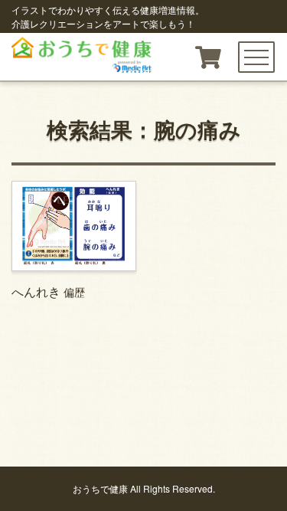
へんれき (48, 291)
